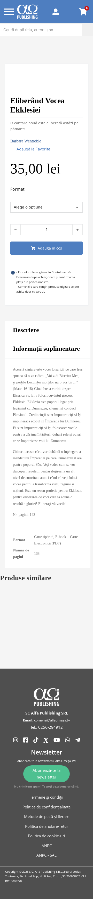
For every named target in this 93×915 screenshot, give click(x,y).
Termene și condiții (46, 797)
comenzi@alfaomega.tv (52, 720)
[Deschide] (8, 12)
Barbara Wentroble (25, 141)
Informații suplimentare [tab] (46, 348)
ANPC (47, 845)
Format (17, 189)
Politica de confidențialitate (46, 806)
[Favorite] (70, 12)
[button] (30, 149)
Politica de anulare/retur (46, 826)
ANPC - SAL (46, 855)
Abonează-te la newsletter (47, 774)
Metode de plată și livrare (46, 816)
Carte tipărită (43, 537)
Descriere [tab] (26, 329)
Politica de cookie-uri (46, 835)
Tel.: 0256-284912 (46, 727)
